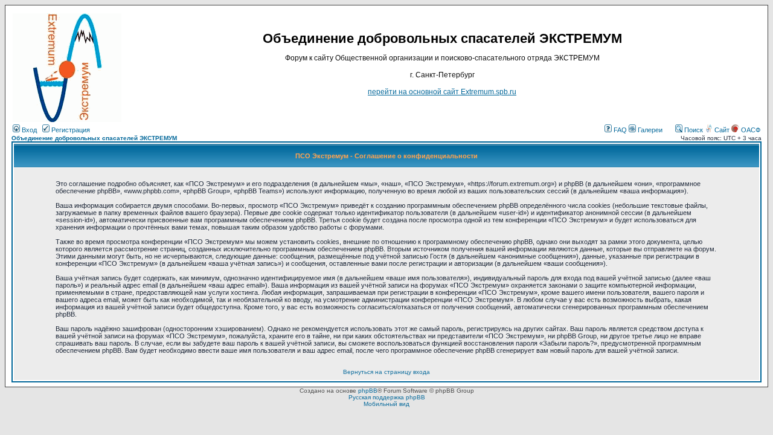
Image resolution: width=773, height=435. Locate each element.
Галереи (649, 130)
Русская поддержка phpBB (386, 397)
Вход (28, 130)
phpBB (367, 390)
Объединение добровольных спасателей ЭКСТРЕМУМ (94, 138)
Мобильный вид (386, 404)
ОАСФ (749, 130)
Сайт (722, 130)
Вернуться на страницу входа (386, 372)
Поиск (692, 130)
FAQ (619, 130)
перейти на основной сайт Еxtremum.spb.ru (442, 92)
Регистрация (70, 130)
